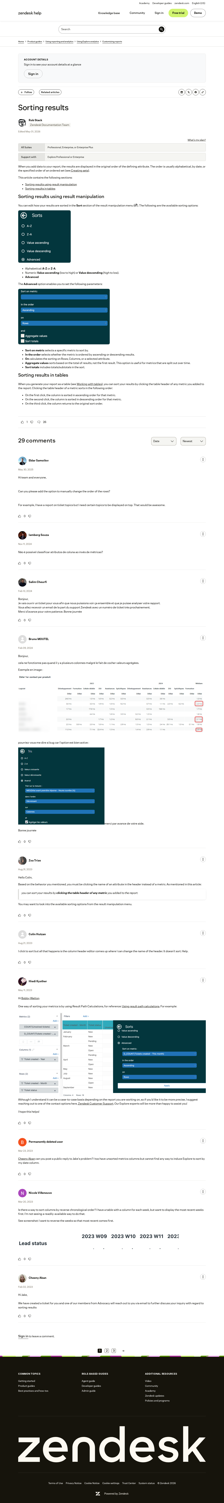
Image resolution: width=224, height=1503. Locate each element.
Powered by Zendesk (116, 1493)
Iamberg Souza (39, 535)
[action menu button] (203, 459)
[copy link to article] (203, 92)
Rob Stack (35, 120)
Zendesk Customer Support (95, 1103)
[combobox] (163, 441)
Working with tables (89, 384)
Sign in (159, 13)
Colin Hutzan (37, 934)
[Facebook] (195, 92)
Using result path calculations (140, 1006)
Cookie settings (110, 1483)
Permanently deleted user (46, 1142)
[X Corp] (189, 92)
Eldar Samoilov (39, 460)
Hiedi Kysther (38, 981)
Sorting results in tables (40, 189)
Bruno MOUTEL (39, 639)
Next (123, 1351)
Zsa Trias (35, 860)
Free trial (178, 13)
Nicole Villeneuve (40, 1193)
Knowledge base (109, 13)
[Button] (22, 422)
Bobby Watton (30, 998)
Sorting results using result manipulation (51, 184)
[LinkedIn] (181, 92)
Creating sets (79, 170)
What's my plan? (197, 140)
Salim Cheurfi (38, 582)
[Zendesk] (112, 1444)
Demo (198, 13)
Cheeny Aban (26, 1159)
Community (137, 13)
